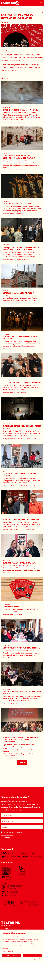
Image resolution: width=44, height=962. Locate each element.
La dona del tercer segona (23, 438)
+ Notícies (22, 762)
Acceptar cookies (32, 956)
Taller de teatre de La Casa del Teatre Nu (22, 382)
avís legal (19, 832)
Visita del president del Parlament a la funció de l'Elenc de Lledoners (21, 248)
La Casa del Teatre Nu (8, 22)
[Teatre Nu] (9, 3)
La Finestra (19, 614)
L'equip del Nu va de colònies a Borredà (21, 648)
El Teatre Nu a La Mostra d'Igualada (19, 563)
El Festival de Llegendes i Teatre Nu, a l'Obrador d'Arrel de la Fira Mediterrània (20, 739)
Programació (24, 122)
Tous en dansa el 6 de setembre (17, 204)
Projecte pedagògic (21, 392)
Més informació (7, 951)
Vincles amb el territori (30, 485)
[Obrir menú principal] (41, 3)
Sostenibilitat (19, 485)
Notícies (19, 22)
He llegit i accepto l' (13, 832)
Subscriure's (7, 838)
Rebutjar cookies (12, 956)
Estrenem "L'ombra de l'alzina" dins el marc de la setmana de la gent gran (20, 111)
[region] (22, 35)
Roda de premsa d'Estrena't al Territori (21, 519)
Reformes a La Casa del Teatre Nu (18, 293)
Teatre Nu (31, 122)
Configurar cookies (37, 959)
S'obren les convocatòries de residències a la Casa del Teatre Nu (19, 157)
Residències (24, 170)
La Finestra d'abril (11, 606)
